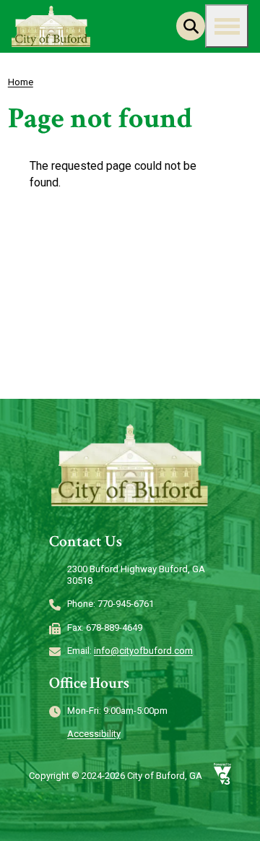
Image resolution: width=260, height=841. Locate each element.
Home (20, 82)
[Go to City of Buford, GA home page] (51, 26)
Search (190, 26)
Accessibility (94, 733)
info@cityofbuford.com (143, 650)
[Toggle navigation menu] (226, 26)
